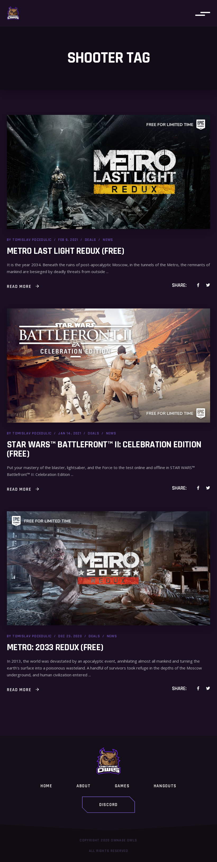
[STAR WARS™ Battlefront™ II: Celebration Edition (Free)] (108, 365)
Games (122, 786)
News (108, 239)
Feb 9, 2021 (68, 239)
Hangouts (165, 786)
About (83, 786)
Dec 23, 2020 (70, 636)
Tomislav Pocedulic (32, 239)
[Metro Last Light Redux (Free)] (108, 172)
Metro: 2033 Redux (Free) (55, 647)
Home (46, 786)
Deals (90, 239)
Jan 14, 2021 (69, 433)
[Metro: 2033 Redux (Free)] (108, 568)
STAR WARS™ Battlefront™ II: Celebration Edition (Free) (104, 449)
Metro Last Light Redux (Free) (65, 251)
